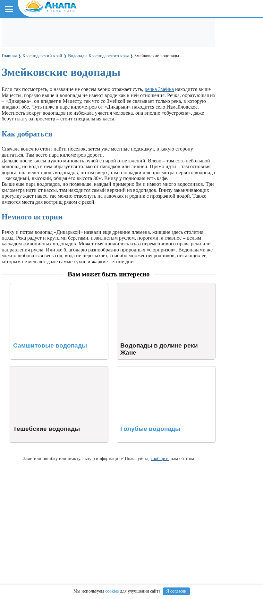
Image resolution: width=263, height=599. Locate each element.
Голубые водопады (137, 369)
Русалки (111, 158)
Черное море (21, 100)
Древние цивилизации (72, 158)
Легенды (122, 70)
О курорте (18, 58)
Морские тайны (24, 158)
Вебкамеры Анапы (29, 117)
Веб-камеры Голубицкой (81, 129)
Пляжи (79, 29)
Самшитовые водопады (36, 286)
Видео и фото (22, 70)
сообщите (160, 458)
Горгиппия (95, 70)
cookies (112, 591)
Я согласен (176, 591)
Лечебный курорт (157, 70)
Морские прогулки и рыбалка (207, 29)
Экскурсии (156, 29)
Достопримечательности (61, 41)
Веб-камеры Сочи (27, 129)
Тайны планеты (25, 146)
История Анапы (60, 70)
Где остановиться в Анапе (36, 29)
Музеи (101, 41)
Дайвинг (18, 41)
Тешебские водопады (33, 369)
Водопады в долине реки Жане (151, 286)
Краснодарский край (32, 88)
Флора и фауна (58, 100)
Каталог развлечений (115, 29)
